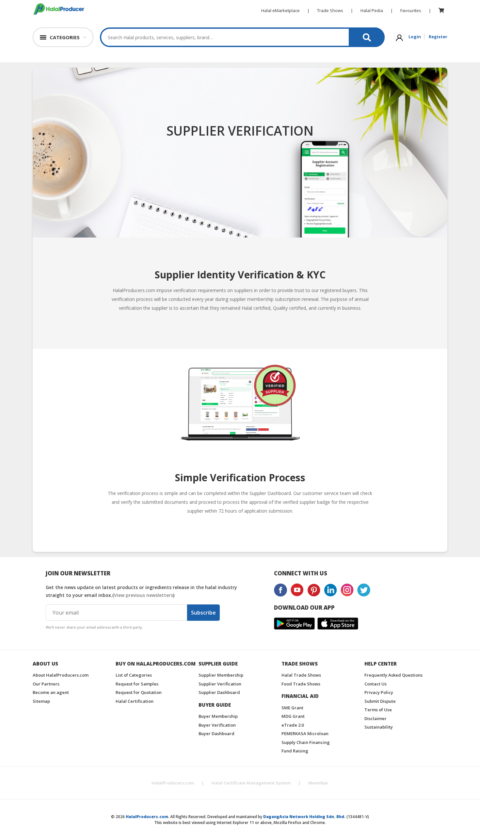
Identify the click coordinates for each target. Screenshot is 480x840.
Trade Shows (330, 10)
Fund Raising (294, 751)
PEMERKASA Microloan (304, 733)
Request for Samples (137, 684)
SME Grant (292, 708)
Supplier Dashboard (219, 692)
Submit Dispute (380, 701)
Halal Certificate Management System (251, 783)
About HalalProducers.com (60, 675)
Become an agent (51, 692)
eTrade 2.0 (292, 725)
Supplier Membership (221, 675)
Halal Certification (134, 701)
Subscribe (203, 612)
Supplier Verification (220, 684)
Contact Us (375, 684)
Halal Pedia (371, 10)
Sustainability (378, 727)
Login (414, 37)
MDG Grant (293, 716)
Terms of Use (378, 710)
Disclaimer (375, 718)
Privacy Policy (378, 692)
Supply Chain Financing (305, 742)
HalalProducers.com (173, 783)
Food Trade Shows (300, 684)
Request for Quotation (139, 692)
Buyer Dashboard (216, 733)
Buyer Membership (218, 716)
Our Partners (46, 684)
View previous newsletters (143, 595)
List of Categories (134, 675)
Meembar (318, 783)
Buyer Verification (217, 725)
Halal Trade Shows (301, 675)
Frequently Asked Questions (393, 675)
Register (438, 37)
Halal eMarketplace (280, 10)
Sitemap (41, 701)
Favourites (410, 10)
